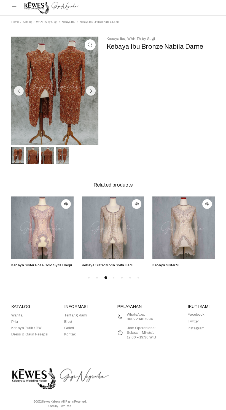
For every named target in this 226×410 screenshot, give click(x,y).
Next (91, 90)
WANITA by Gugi (46, 21)
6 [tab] (130, 277)
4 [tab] (113, 277)
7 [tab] (138, 277)
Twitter (193, 321)
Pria (14, 322)
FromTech (65, 406)
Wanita (17, 315)
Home (15, 21)
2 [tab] (97, 277)
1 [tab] (89, 277)
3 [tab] (105, 277)
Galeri (69, 328)
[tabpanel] (42, 232)
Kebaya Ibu (68, 21)
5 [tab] (122, 277)
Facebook (196, 314)
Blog (68, 322)
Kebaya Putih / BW (26, 328)
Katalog (27, 21)
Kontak (70, 334)
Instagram (196, 328)
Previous (19, 90)
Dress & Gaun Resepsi (29, 334)
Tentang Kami (75, 315)
